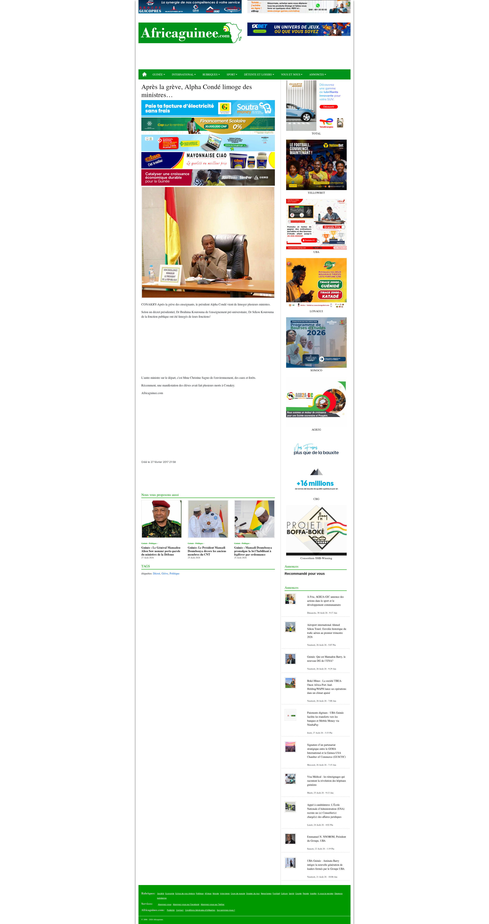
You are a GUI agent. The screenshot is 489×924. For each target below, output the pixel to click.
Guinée (158, 74)
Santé (291, 893)
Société (160, 893)
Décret (156, 573)
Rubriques (210, 74)
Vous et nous (290, 74)
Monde (216, 893)
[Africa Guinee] (190, 33)
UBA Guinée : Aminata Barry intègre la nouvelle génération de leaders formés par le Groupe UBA (325, 865)
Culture (284, 893)
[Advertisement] (244, 57)
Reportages (266, 893)
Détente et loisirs (258, 74)
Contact (180, 910)
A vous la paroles (325, 893)
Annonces (316, 74)
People (306, 893)
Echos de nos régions (185, 893)
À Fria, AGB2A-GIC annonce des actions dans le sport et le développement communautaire (325, 601)
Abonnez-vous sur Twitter (212, 904)
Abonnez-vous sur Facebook (186, 904)
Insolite (313, 893)
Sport (231, 74)
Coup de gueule (238, 893)
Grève (165, 573)
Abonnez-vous (164, 904)
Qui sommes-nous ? (226, 910)
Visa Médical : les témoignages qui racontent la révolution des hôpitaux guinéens (326, 780)
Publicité (171, 910)
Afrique (208, 893)
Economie (169, 893)
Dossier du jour (253, 893)
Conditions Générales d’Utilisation (200, 910)
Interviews (225, 893)
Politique (174, 573)
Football (276, 893)
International (183, 74)
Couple (298, 893)
